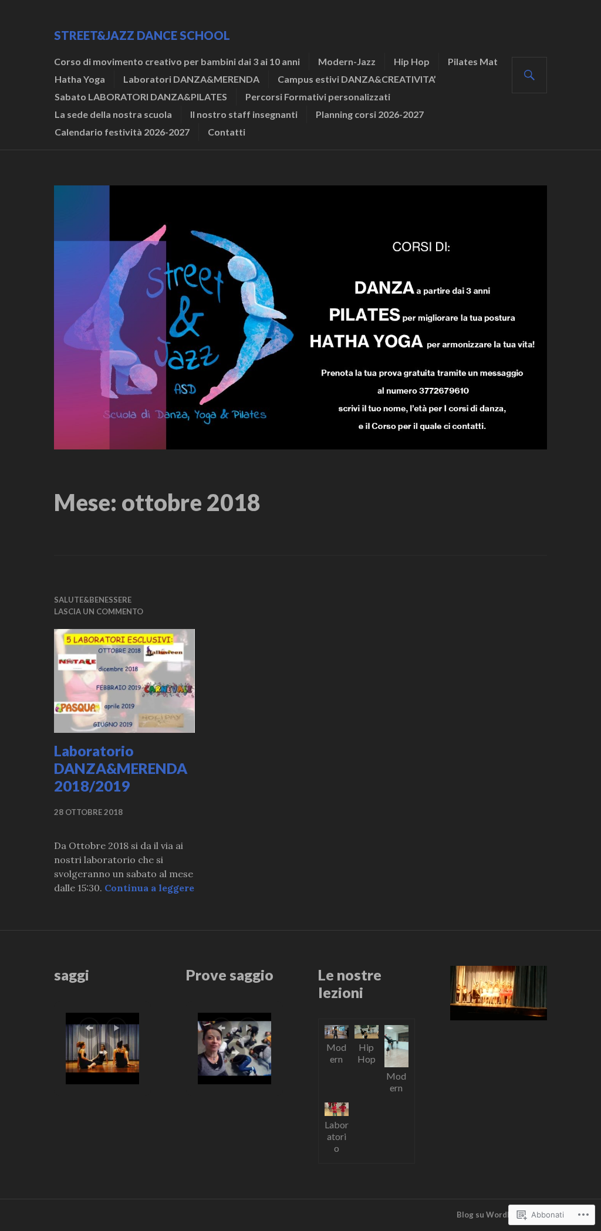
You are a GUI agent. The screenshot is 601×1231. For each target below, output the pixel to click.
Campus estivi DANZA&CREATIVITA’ (357, 78)
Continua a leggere (149, 888)
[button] (89, 1028)
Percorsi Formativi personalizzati (317, 96)
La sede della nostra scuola (113, 114)
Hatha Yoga (80, 78)
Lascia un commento (98, 611)
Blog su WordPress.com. (502, 1214)
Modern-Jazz (347, 61)
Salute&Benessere (92, 599)
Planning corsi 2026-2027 (370, 114)
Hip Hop (412, 61)
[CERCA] (529, 75)
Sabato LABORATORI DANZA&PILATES (141, 96)
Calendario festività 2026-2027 (122, 131)
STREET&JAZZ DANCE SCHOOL (142, 35)
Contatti (226, 131)
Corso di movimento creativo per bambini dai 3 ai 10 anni (177, 61)
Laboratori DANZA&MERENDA (191, 78)
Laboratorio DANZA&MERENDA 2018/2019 (120, 768)
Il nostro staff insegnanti (244, 114)
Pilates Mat (473, 61)
